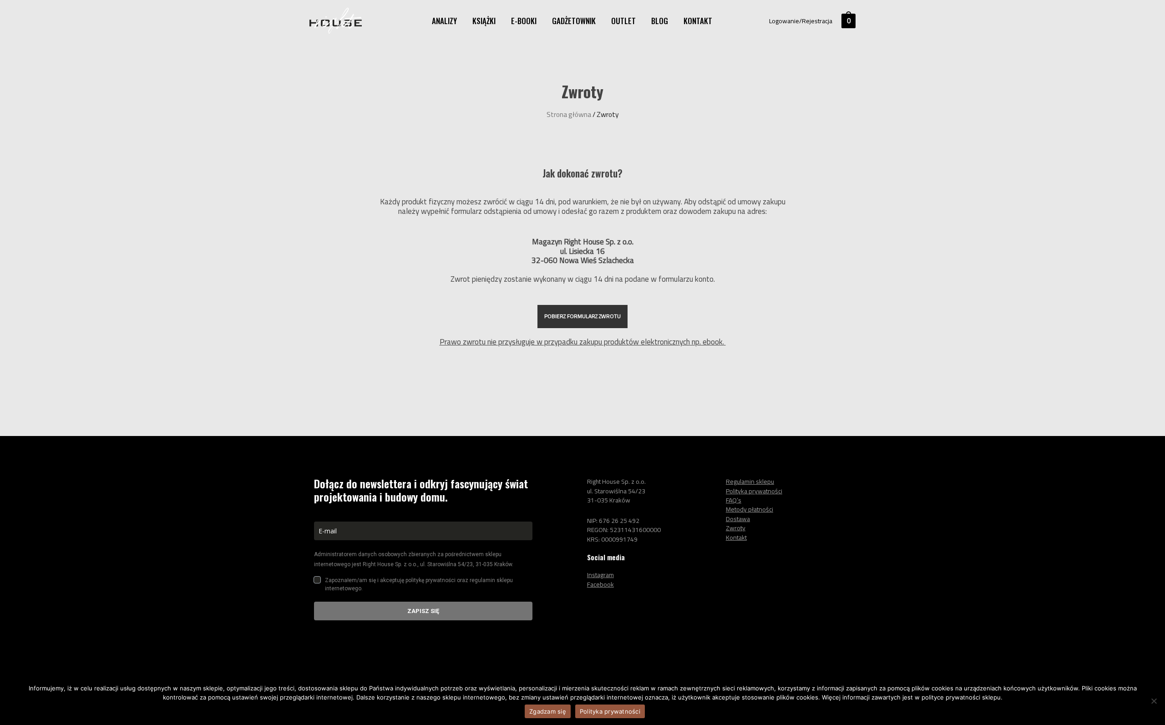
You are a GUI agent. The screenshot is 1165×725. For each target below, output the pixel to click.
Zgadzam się (547, 711)
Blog (659, 20)
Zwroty (735, 528)
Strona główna (569, 114)
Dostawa (738, 519)
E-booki (524, 20)
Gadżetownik (574, 20)
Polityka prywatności (610, 711)
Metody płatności (749, 509)
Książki (484, 20)
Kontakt (698, 20)
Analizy (444, 20)
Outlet (623, 20)
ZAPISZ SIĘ (423, 611)
